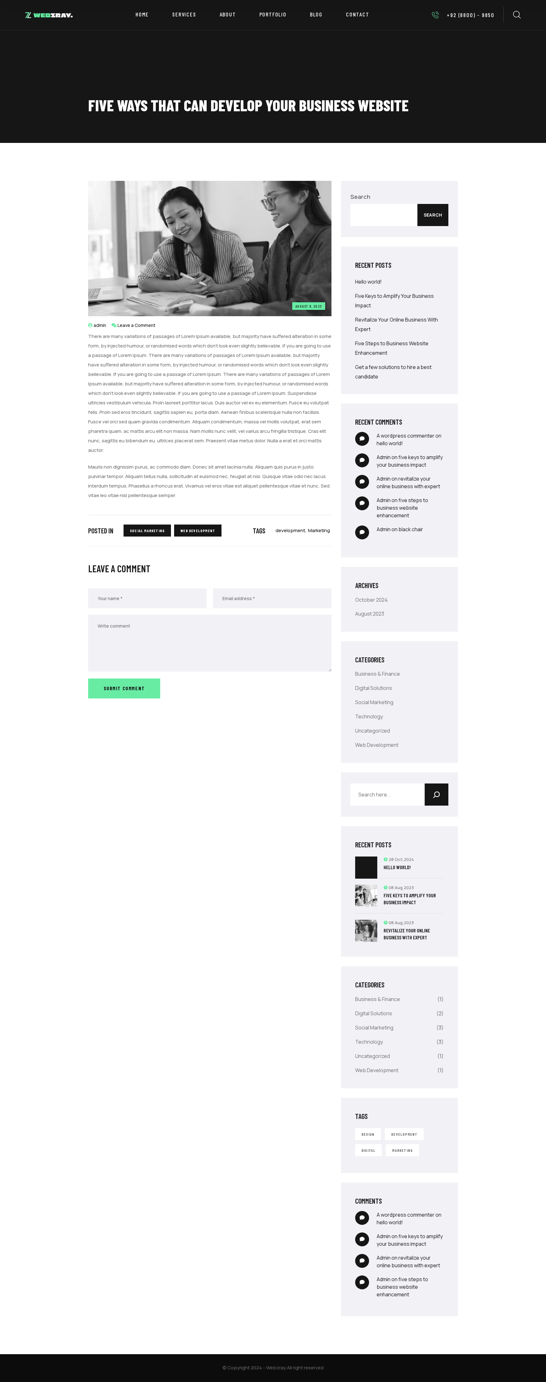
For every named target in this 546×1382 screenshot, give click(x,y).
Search (360, 196)
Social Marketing (147, 530)
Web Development (197, 530)
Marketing (319, 530)
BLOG (316, 14)
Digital (368, 1150)
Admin (384, 457)
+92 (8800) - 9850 (470, 14)
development (290, 530)
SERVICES (184, 14)
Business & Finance (377, 673)
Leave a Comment (136, 325)
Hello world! (368, 281)
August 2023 (369, 613)
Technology (369, 716)
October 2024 (371, 599)
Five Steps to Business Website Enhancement (402, 508)
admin (100, 325)
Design (367, 1134)
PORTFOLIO (273, 14)
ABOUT (228, 14)
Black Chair (410, 529)
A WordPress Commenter (405, 435)
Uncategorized (372, 730)
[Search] (436, 794)
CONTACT (357, 14)
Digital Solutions (373, 688)
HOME (142, 14)
